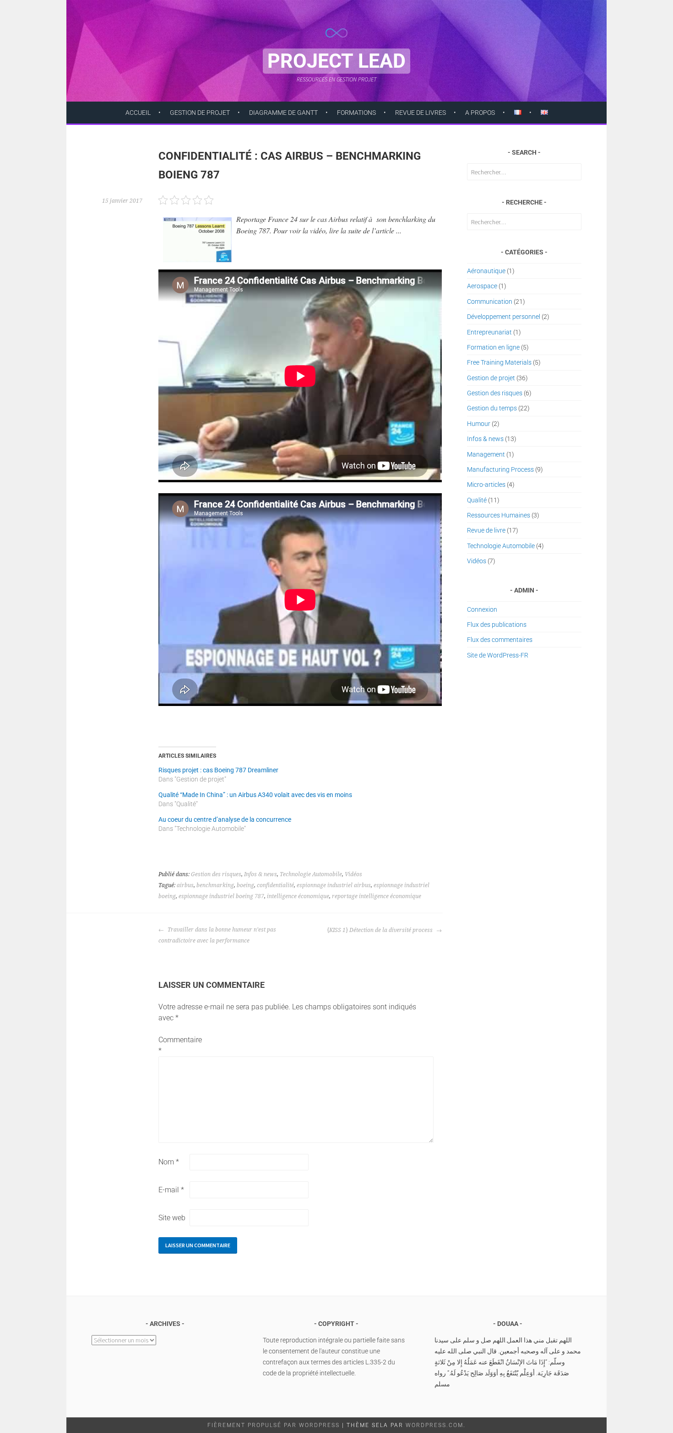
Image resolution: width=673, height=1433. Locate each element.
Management (486, 454)
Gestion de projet (200, 112)
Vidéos (353, 874)
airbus (185, 885)
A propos (480, 112)
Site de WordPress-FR (497, 655)
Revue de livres (420, 112)
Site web (171, 1217)
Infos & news (260, 874)
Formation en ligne (493, 347)
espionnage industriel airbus (334, 885)
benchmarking (215, 885)
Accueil (138, 112)
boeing (245, 885)
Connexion (482, 609)
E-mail (171, 1189)
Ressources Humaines (498, 515)
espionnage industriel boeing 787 (221, 896)
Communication (489, 301)
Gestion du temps (492, 408)
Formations (356, 112)
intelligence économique (298, 896)
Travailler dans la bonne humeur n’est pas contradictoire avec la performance (217, 935)
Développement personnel (503, 316)
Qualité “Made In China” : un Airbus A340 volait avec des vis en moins (255, 794)
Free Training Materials (499, 362)
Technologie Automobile (311, 874)
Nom (168, 1162)
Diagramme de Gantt (283, 112)
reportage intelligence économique (376, 896)
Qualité (477, 500)
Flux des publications (496, 624)
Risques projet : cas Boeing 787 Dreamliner (218, 770)
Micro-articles (486, 484)
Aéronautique (486, 271)
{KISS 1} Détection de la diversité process (380, 930)
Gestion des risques (216, 874)
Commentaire (173, 1045)
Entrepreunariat (489, 332)
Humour (478, 423)
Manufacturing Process (500, 469)
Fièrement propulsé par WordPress (273, 1425)
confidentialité (275, 885)
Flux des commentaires (499, 639)
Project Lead (336, 61)
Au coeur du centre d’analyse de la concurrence (224, 819)
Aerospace (482, 286)
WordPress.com (434, 1425)
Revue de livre (486, 530)
